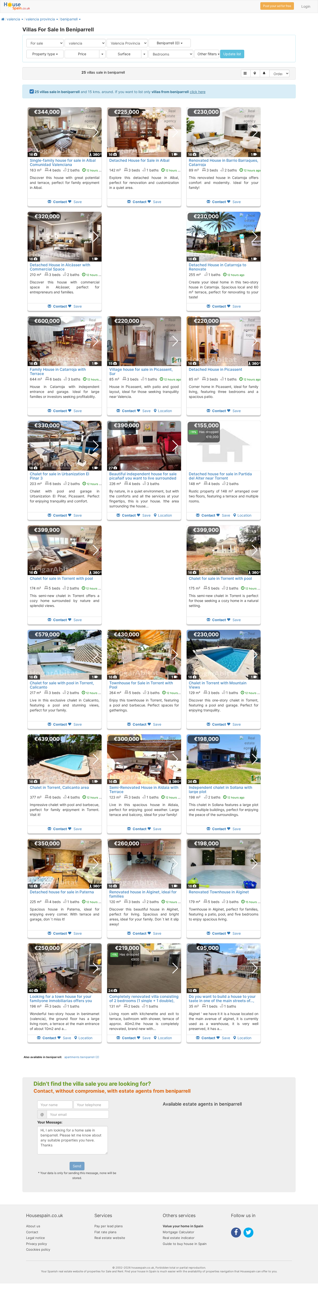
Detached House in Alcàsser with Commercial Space (60, 267)
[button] (22, 19)
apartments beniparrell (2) (81, 1057)
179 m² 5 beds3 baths (226, 902)
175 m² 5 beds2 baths (225, 588)
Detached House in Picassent (215, 369)
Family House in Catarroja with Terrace (58, 371)
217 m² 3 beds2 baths (66, 693)
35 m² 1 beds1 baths (212, 1006)
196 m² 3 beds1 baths (54, 1006)
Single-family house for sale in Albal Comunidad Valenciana (63, 162)
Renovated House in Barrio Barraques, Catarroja (223, 162)
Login (305, 6)
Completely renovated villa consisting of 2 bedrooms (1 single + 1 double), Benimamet (144, 1000)
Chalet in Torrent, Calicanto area (59, 787)
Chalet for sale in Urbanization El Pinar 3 (59, 476)
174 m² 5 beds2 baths (66, 588)
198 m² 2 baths (216, 797)
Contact (32, 1232)
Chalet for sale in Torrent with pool (61, 578)
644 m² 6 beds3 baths (67, 379)
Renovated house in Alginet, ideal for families (143, 894)
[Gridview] (246, 73)
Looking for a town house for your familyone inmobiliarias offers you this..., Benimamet (61, 1000)
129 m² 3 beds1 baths (225, 693)
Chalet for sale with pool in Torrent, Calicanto (62, 685)
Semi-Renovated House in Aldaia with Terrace (143, 789)
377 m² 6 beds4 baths (67, 797)
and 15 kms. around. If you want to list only (120, 92)
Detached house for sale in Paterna (62, 892)
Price (82, 54)
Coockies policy (38, 1249)
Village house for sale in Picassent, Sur (141, 371)
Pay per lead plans (108, 1226)
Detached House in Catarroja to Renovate (217, 267)
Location (165, 411)
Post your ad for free (277, 6)
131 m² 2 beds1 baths (133, 1006)
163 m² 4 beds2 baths (67, 170)
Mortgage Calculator (178, 1232)
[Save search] (265, 73)
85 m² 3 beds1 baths (145, 379)
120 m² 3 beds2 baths (146, 902)
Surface (124, 54)
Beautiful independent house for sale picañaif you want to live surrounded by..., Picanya (143, 478)
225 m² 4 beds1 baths (66, 902)
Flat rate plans (105, 1232)
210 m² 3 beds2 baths (66, 274)
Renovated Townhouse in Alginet (219, 892)
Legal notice (35, 1238)
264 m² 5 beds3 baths (146, 693)
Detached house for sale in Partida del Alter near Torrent (220, 476)
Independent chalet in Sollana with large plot (220, 789)
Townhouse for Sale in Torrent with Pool (141, 685)
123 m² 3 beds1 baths (146, 797)
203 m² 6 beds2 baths (67, 484)
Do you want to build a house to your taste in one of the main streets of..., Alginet (222, 1000)
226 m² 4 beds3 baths (134, 484)
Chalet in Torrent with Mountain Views (217, 685)
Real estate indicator (179, 1238)
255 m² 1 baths (216, 274)
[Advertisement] (144, 265)
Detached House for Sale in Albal (139, 160)
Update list (232, 54)
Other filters (208, 54)
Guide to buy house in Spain (185, 1244)
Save (77, 202)
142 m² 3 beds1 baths (146, 170)
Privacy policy (36, 1244)
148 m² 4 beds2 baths (213, 484)
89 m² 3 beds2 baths (225, 170)
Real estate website (109, 1238)
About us (33, 1226)
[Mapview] (255, 73)
